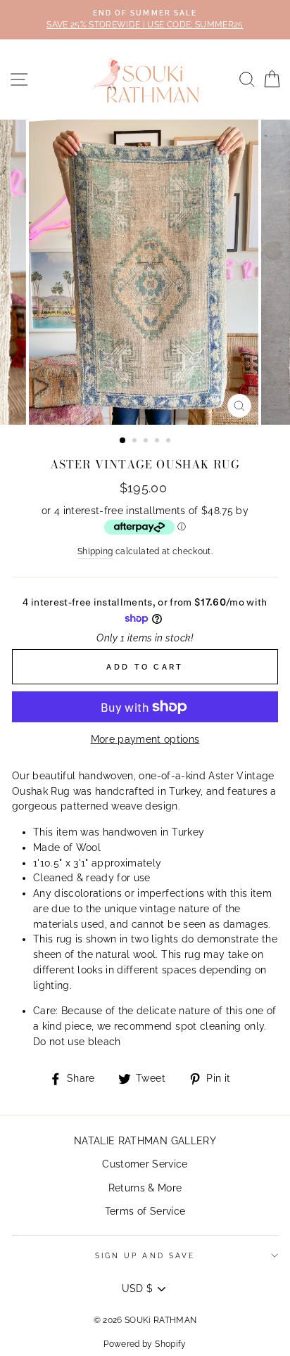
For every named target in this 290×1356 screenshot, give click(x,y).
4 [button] (158, 441)
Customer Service (144, 1164)
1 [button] (123, 440)
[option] (145, 19)
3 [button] (147, 441)
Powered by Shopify (144, 1344)
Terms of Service (145, 1211)
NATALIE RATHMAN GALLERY (145, 1140)
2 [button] (135, 441)
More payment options (145, 739)
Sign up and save (145, 1255)
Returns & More (145, 1188)
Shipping (95, 551)
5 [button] (169, 441)
